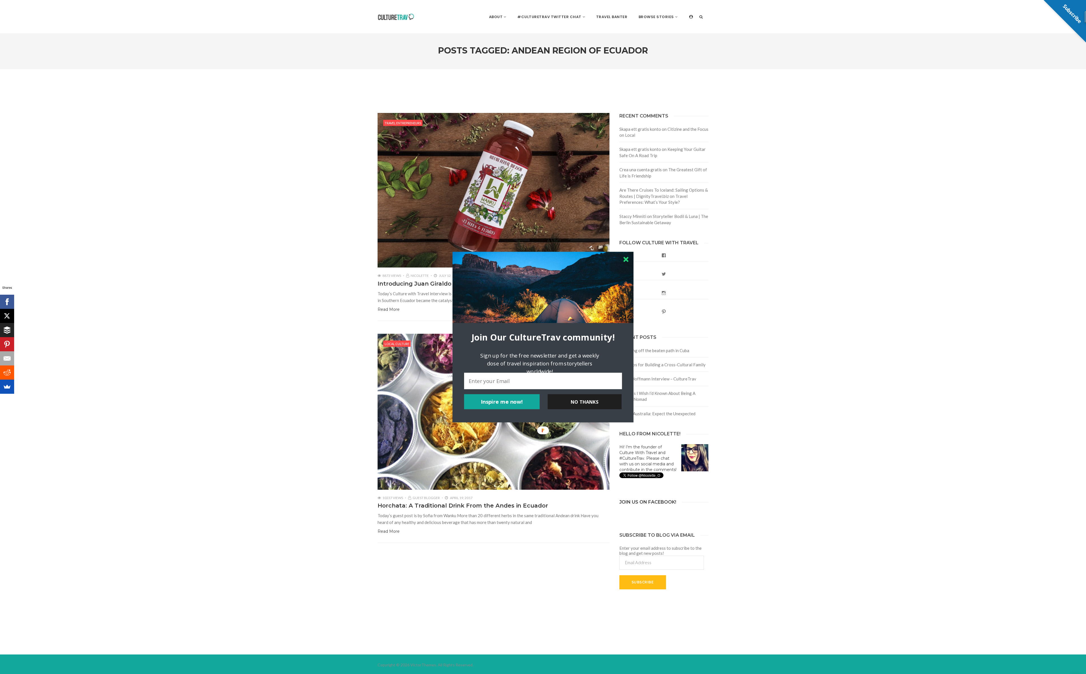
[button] (543, 337)
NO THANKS (584, 402)
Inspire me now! (502, 401)
